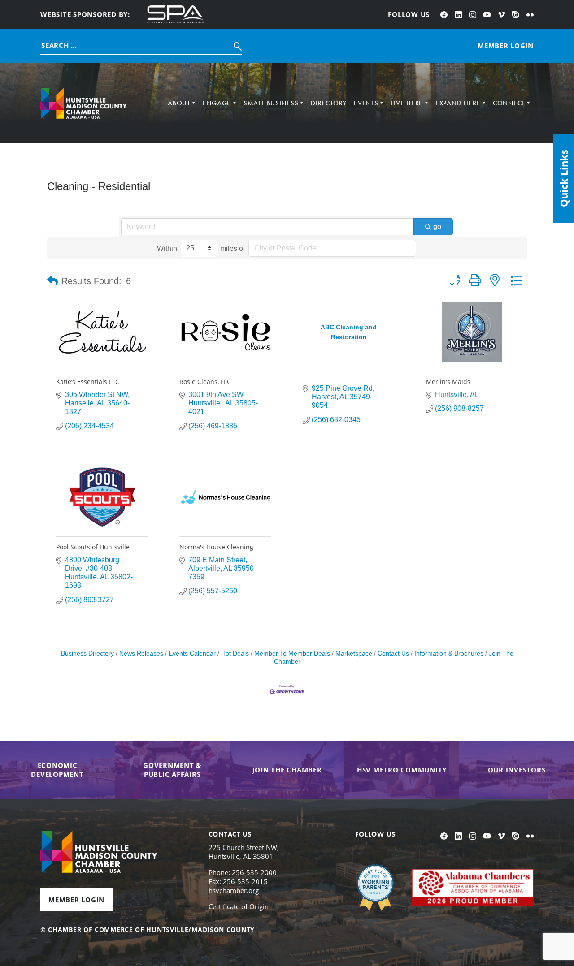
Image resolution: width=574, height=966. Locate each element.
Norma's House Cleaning (216, 547)
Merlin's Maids (448, 381)
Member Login (76, 899)
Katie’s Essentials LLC (87, 381)
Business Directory (87, 653)
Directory (329, 103)
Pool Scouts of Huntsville (93, 547)
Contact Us (393, 653)
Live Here (407, 103)
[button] (52, 281)
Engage (217, 103)
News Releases (141, 653)
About (179, 103)
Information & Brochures (448, 653)
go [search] (437, 226)
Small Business (271, 103)
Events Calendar (192, 653)
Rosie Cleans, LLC (205, 381)
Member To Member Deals (292, 653)
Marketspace (353, 653)
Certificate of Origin (239, 906)
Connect (509, 103)
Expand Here (457, 103)
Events (366, 103)
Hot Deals (235, 653)
